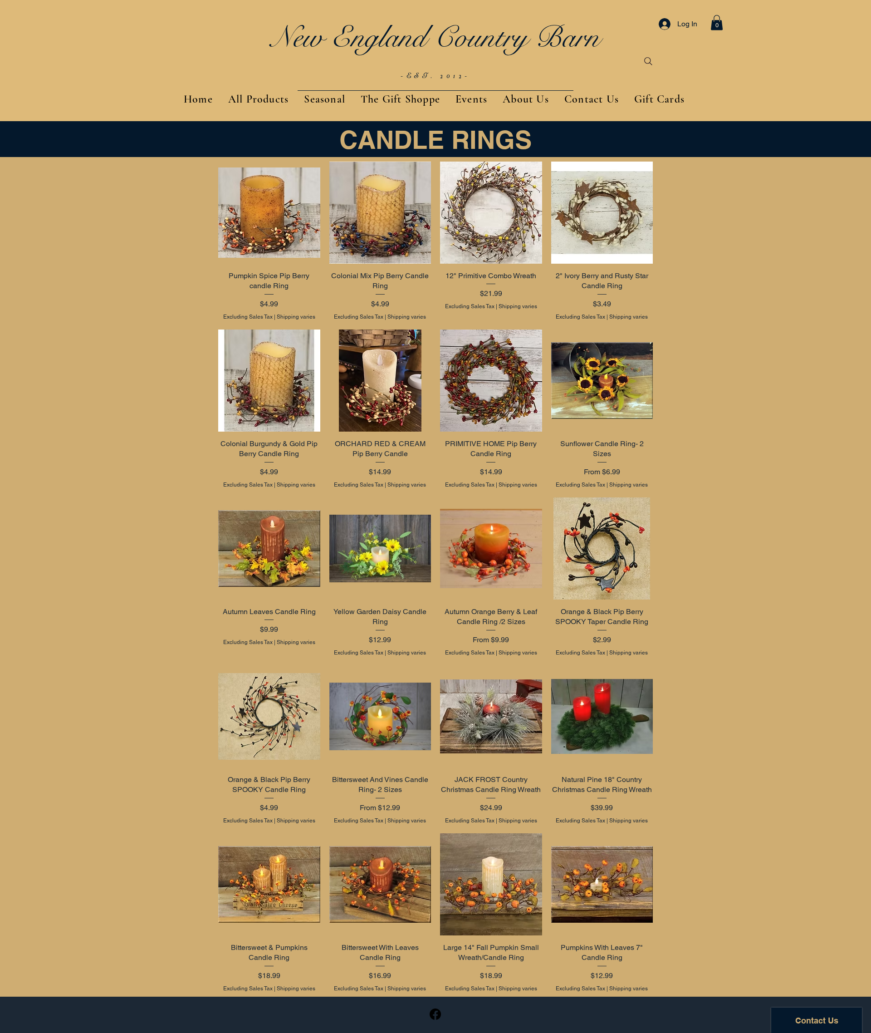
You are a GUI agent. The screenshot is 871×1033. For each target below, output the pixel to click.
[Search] (648, 61)
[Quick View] (269, 213)
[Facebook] (435, 1014)
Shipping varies (296, 317)
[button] (716, 22)
